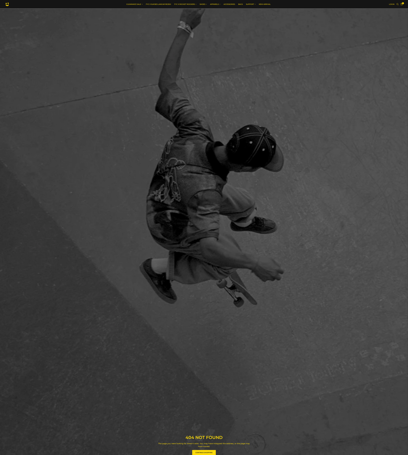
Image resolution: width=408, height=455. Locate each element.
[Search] (397, 4)
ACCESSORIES (229, 4)
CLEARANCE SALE (133, 4)
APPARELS (214, 4)
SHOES (202, 4)
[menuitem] (134, 4)
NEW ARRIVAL (265, 4)
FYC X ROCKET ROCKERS (184, 4)
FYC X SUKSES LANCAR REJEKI (158, 4)
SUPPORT (250, 4)
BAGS (240, 4)
